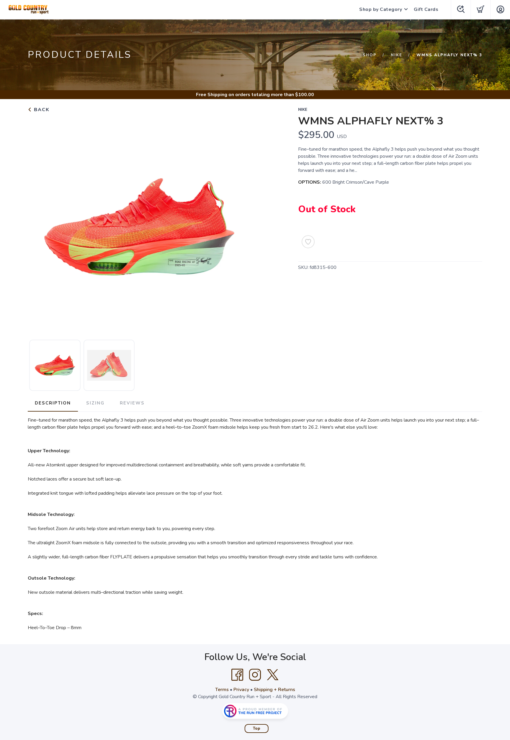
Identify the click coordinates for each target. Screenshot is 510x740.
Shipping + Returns (274, 689)
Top (256, 728)
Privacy (241, 689)
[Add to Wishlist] (308, 241)
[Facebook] (237, 675)
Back (41, 109)
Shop (370, 55)
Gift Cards (426, 9)
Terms (222, 689)
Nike (396, 55)
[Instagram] (255, 675)
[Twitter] (273, 675)
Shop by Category (380, 9)
